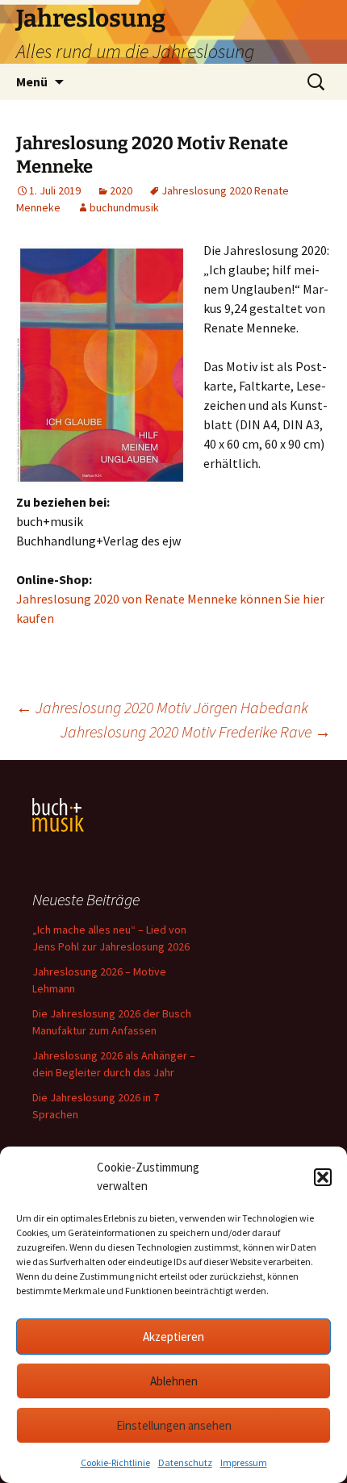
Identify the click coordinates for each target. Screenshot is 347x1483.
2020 (121, 190)
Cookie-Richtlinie (115, 1462)
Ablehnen (174, 1381)
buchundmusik (124, 207)
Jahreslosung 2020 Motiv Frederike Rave (196, 731)
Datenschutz (185, 1462)
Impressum (243, 1462)
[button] (323, 1177)
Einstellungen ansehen (174, 1425)
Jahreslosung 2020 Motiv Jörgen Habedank (162, 707)
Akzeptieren (173, 1336)
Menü (32, 81)
